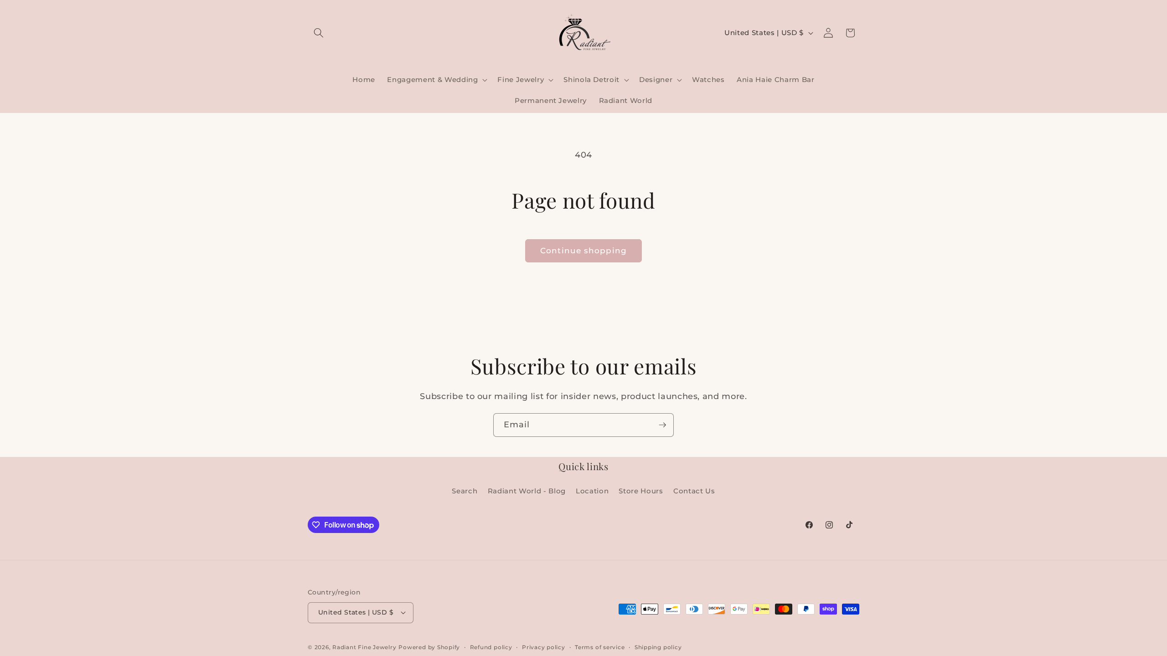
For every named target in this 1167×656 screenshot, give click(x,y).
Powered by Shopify (429, 647)
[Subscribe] (662, 425)
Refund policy (491, 647)
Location (592, 491)
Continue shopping (583, 250)
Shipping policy (658, 647)
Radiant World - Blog (527, 491)
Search (464, 491)
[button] (319, 33)
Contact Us (694, 491)
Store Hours (641, 491)
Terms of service (600, 647)
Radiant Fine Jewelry (364, 647)
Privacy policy (543, 647)
